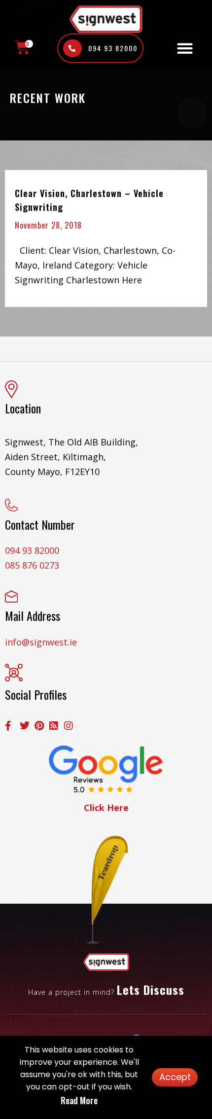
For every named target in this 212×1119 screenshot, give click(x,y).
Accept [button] (175, 1077)
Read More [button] (79, 1100)
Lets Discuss (150, 989)
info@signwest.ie (41, 642)
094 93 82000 (32, 550)
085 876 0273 (32, 565)
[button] (184, 48)
